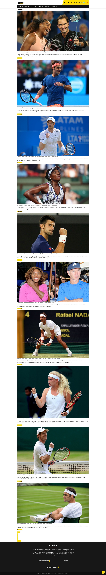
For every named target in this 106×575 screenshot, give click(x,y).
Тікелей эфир (40, 6)
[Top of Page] (103, 572)
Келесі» (19, 541)
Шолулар (33, 6)
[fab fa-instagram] (72, 2)
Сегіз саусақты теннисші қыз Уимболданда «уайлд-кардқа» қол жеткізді (35, 419)
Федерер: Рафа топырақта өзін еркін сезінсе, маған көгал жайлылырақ (34, 523)
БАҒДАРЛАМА (27, 6)
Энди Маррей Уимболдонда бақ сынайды (27, 475)
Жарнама (54, 6)
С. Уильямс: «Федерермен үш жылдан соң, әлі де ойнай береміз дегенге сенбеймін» (37, 51)
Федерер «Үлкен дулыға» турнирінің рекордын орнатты (30, 108)
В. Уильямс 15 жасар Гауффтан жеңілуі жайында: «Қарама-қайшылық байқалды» (37, 205)
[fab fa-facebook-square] (68, 2)
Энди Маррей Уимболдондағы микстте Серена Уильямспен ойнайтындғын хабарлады (37, 156)
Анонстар (20, 6)
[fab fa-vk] (65, 2)
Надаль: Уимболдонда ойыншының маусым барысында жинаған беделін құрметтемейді (38, 358)
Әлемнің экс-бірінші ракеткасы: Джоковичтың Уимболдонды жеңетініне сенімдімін (37, 253)
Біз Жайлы (47, 6)
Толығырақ (19, 58)
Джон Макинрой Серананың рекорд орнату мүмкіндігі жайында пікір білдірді (36, 302)
